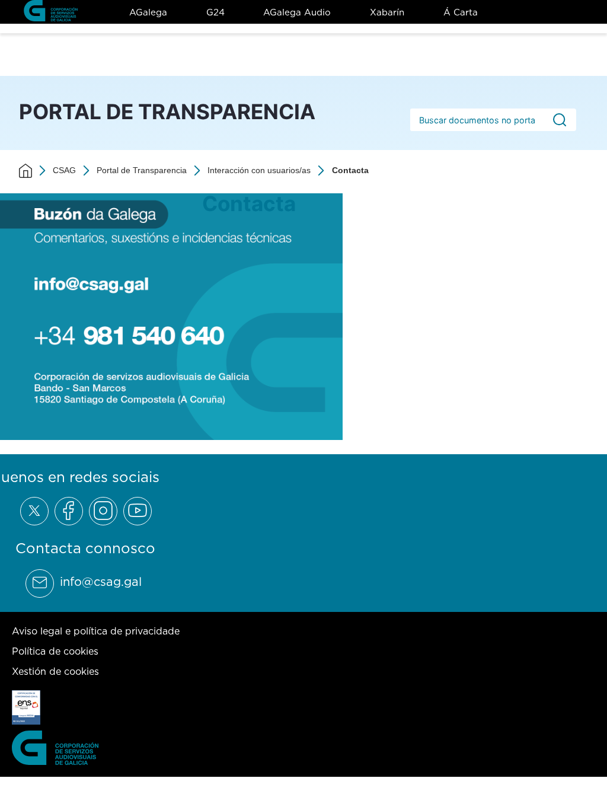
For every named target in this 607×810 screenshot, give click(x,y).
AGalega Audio (297, 12)
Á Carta (460, 12)
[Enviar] (559, 119)
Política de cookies (55, 651)
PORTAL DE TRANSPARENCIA (167, 111)
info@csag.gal (101, 581)
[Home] (25, 170)
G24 (215, 12)
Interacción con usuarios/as (259, 170)
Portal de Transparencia (142, 170)
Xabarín (387, 12)
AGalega (148, 12)
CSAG (64, 170)
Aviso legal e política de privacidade (96, 630)
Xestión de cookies (55, 671)
